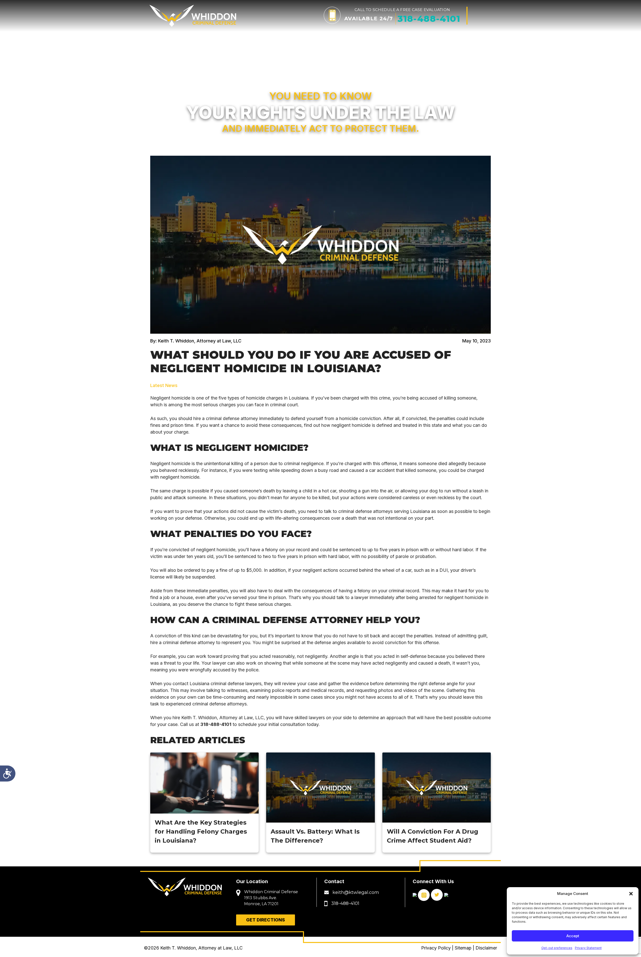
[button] (630, 893)
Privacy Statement (588, 948)
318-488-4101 (215, 724)
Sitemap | (465, 947)
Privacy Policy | (438, 947)
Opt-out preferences (556, 948)
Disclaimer (486, 947)
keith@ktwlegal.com (356, 892)
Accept (572, 935)
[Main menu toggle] (482, 16)
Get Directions (265, 919)
